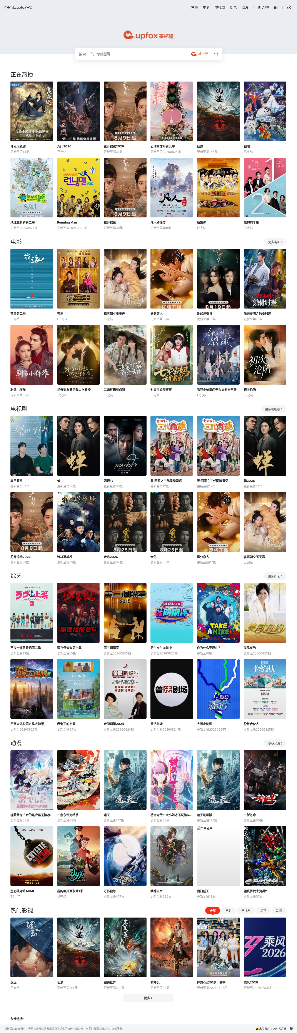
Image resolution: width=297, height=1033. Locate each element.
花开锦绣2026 (114, 146)
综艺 (233, 7)
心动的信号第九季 (162, 146)
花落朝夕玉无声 (114, 313)
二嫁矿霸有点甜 (114, 389)
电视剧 (220, 7)
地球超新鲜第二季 (22, 222)
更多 (147, 998)
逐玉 (13, 982)
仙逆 (200, 146)
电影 (206, 7)
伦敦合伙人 (251, 724)
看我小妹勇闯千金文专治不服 (217, 389)
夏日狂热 (16, 480)
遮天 (107, 815)
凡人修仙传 (158, 222)
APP (265, 7)
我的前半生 (251, 222)
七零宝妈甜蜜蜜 (161, 389)
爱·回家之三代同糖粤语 (212, 480)
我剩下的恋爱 (66, 724)
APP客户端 (279, 1028)
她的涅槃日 (204, 313)
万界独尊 (110, 891)
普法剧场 (156, 724)
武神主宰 (156, 891)
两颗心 (108, 480)
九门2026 (64, 146)
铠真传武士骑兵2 (255, 891)
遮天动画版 (204, 815)
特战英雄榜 (64, 557)
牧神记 (155, 982)
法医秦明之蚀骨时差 (257, 313)
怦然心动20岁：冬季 (211, 982)
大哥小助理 (204, 724)
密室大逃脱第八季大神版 (27, 724)
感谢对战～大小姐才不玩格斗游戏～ (171, 815)
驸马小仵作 (18, 389)
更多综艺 (274, 576)
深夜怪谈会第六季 (69, 647)
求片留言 (264, 1028)
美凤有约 (250, 647)
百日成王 (203, 891)
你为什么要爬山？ (209, 647)
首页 (194, 7)
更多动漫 (274, 743)
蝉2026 (249, 480)
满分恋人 (156, 313)
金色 (153, 557)
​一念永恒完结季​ (67, 815)
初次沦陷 (250, 389)
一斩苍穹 (250, 815)
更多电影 (274, 242)
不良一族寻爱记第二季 (25, 647)
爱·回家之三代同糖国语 (166, 480)
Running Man (67, 222)
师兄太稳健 (18, 146)
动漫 (245, 7)
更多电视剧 (272, 409)
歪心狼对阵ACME (22, 891)
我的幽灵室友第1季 (70, 891)
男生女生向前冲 (161, 647)
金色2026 (111, 557)
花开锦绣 (110, 222)
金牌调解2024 (114, 724)
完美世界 (110, 982)
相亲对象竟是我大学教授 (74, 389)
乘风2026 (251, 982)
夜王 (60, 313)
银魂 (247, 146)
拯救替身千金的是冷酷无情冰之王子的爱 (31, 815)
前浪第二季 (18, 313)
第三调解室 (111, 647)
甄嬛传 (201, 222)
